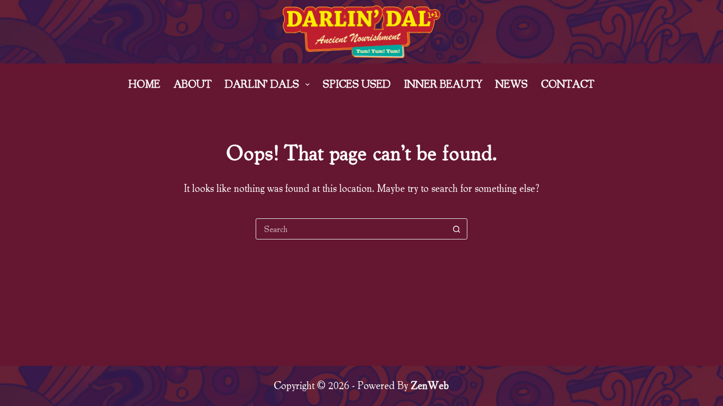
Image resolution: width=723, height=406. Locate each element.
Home (144, 84)
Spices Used (357, 84)
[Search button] (457, 229)
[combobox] (351, 228)
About (193, 84)
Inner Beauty (443, 84)
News (511, 84)
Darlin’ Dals (262, 84)
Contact (567, 84)
